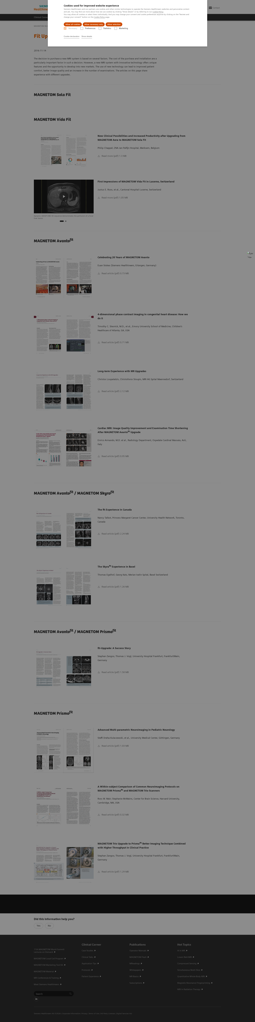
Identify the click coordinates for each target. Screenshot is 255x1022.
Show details (86, 36)
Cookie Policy (157, 12)
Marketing (123, 28)
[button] (250, 254)
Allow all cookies (72, 24)
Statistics (107, 28)
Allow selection (114, 24)
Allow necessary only (93, 24)
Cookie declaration (71, 36)
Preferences (90, 28)
